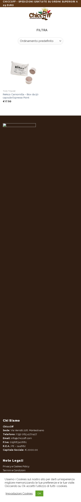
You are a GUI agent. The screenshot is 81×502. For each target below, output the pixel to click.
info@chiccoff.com (21, 438)
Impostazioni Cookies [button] (19, 493)
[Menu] (5, 13)
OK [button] (39, 493)
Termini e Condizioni (14, 470)
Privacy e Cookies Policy (16, 466)
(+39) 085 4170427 (26, 434)
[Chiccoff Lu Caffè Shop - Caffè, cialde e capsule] (41, 13)
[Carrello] (76, 14)
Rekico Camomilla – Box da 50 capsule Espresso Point (20, 96)
